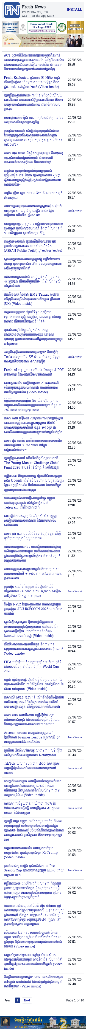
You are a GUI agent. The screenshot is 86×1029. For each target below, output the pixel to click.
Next (27, 1000)
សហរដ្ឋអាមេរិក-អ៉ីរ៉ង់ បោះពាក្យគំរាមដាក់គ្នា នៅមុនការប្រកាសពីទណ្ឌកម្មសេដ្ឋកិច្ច (34, 120)
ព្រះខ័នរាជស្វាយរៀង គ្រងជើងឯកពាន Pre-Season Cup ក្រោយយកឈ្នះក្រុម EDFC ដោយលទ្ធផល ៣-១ (34, 871)
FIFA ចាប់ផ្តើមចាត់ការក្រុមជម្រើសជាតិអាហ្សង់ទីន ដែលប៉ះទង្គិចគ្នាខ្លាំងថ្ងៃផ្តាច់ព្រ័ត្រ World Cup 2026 (34, 667)
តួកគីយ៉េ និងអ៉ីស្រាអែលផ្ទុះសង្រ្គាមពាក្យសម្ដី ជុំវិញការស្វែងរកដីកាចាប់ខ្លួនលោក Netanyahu (33, 753)
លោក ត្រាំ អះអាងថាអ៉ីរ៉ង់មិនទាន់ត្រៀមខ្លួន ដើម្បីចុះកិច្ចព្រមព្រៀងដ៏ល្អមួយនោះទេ (32, 536)
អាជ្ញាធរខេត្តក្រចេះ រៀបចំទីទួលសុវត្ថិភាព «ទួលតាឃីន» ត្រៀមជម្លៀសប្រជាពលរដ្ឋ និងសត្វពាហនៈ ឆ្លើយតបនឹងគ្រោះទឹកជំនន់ (32, 317)
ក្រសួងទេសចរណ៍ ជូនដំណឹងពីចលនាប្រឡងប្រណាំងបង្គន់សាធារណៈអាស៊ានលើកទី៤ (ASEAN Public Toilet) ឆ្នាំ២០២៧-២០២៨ (33, 246)
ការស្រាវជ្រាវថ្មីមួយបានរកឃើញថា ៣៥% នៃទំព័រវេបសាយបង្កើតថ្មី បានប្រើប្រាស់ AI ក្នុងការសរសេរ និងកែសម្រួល (32, 808)
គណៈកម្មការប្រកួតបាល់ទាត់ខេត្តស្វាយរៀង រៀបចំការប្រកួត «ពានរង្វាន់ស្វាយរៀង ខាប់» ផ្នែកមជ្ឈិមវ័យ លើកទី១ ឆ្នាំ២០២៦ (33, 211)
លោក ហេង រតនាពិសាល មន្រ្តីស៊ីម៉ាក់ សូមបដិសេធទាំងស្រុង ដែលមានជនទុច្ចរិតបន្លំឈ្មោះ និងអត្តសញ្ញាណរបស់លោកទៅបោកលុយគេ (32, 720)
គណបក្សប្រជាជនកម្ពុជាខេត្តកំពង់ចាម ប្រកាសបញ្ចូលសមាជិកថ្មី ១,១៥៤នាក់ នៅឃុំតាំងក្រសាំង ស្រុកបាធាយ (33, 574)
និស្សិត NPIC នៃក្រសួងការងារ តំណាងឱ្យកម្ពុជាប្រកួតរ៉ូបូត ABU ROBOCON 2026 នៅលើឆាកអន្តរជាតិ (33, 609)
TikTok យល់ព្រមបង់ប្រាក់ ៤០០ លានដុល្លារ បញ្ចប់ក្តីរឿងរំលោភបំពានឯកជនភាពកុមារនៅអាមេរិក (32, 768)
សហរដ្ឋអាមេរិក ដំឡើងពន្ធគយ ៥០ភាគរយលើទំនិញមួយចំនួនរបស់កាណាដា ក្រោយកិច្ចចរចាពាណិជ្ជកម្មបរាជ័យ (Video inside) (31, 388)
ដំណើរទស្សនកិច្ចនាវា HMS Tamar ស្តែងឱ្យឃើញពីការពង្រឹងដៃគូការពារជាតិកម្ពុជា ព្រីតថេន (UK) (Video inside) (32, 299)
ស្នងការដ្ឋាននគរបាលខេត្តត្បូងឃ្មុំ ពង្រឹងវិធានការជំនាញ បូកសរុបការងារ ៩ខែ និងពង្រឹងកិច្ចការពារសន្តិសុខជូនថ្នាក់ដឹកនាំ (33, 264)
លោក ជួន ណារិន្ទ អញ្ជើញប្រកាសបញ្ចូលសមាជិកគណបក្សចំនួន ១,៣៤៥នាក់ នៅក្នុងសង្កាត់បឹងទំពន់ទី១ (33, 445)
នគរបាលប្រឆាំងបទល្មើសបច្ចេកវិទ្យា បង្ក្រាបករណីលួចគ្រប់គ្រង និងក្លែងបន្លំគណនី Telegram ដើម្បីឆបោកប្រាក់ (29, 503)
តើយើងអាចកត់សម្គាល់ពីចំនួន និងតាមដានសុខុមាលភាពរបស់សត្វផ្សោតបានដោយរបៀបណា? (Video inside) (33, 649)
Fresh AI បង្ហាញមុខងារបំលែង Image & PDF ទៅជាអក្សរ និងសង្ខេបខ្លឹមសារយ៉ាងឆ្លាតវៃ (34, 372)
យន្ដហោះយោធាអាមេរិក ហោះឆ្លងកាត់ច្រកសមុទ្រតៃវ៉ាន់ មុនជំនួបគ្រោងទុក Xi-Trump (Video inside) (31, 853)
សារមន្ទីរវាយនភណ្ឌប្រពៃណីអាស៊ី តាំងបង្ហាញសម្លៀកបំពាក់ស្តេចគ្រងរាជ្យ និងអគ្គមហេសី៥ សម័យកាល (30, 521)
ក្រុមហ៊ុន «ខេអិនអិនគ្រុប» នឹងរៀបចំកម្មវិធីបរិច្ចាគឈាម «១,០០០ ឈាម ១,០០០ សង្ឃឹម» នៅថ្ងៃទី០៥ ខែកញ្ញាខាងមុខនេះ (32, 592)
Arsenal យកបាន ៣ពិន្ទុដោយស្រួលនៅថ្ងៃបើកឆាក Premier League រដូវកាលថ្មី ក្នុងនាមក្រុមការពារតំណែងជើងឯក (32, 738)
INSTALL (74, 10)
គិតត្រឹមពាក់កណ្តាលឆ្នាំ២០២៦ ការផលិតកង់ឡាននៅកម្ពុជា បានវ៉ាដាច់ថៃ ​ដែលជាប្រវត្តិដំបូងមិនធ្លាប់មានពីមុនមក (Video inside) (33, 982)
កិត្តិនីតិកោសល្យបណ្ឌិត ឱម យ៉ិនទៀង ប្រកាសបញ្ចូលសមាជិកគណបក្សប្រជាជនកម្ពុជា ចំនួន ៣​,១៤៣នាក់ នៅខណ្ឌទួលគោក (32, 406)
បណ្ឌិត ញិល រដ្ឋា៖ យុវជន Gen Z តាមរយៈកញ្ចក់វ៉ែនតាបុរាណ (33, 195)
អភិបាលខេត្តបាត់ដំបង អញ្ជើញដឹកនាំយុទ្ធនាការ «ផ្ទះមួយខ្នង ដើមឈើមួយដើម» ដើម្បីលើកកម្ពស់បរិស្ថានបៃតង (32, 282)
